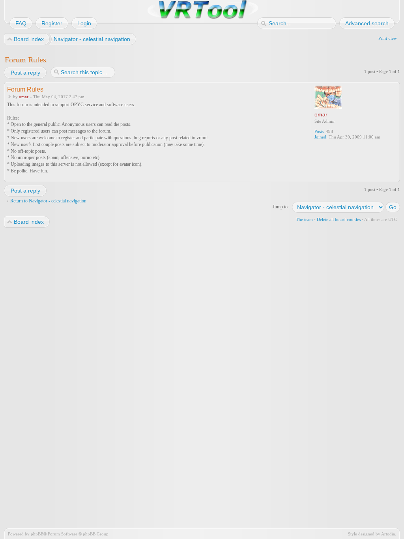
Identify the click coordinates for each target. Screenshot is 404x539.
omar (23, 96)
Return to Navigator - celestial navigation (48, 201)
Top (395, 177)
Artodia (388, 534)
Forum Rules (25, 59)
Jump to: (281, 207)
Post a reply (25, 72)
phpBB (37, 534)
